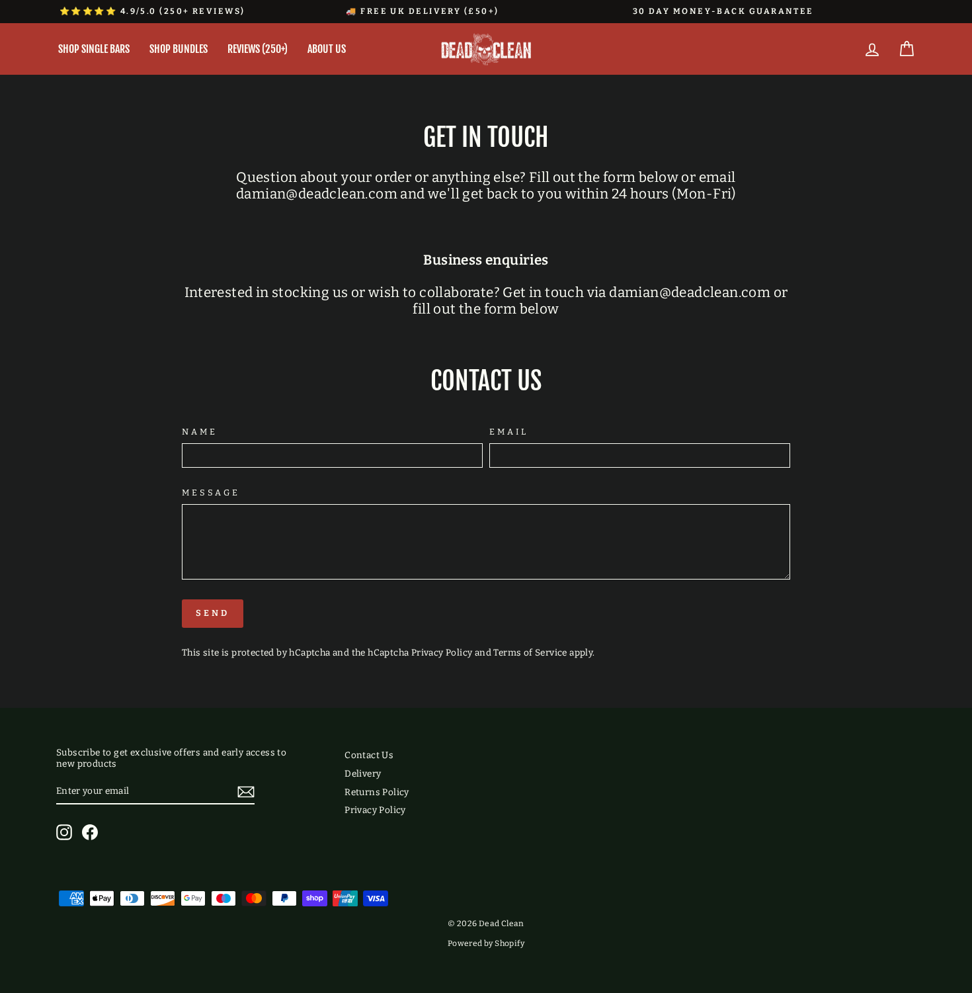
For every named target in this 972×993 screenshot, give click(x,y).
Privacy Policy (442, 652)
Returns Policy (376, 792)
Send (212, 613)
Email (508, 432)
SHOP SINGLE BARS (94, 49)
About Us (326, 49)
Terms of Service (530, 652)
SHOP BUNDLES (178, 49)
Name (199, 432)
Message (211, 492)
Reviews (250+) (257, 49)
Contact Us (368, 755)
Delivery (362, 773)
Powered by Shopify (486, 943)
